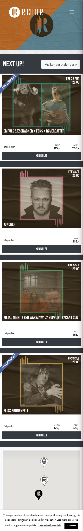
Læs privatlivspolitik (49, 525)
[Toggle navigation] (72, 12)
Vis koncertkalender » (61, 64)
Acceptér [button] (71, 526)
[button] (44, 481)
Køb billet (41, 156)
